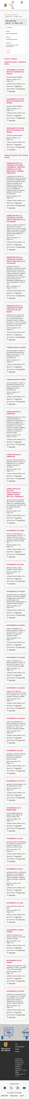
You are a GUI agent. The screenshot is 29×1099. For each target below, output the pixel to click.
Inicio (5, 14)
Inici (16, 1044)
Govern (17, 1051)
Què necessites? (19, 1046)
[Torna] (10, 5)
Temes (17, 1049)
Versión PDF (18, 86)
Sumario (10, 27)
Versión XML (12, 91)
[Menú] (22, 2)
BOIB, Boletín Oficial (12, 14)
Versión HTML (21, 89)
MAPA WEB (4, 1095)
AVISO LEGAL (14, 1095)
